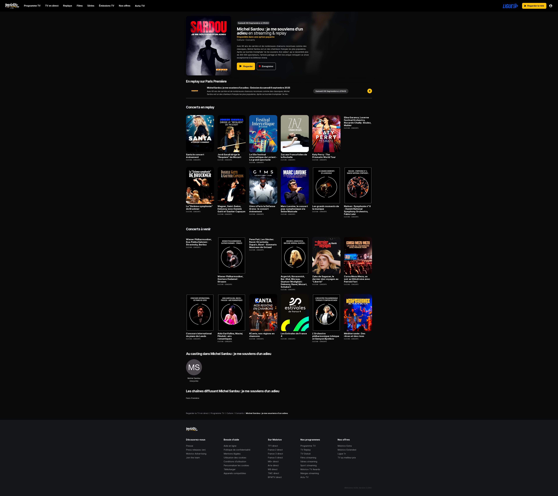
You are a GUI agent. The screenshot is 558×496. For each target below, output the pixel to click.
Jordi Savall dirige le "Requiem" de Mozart (229, 156)
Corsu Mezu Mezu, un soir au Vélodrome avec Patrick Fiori (357, 279)
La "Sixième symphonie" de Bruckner (199, 207)
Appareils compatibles (235, 473)
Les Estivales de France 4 (294, 334)
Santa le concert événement (195, 156)
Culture (240, 40)
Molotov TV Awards (310, 469)
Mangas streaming (309, 473)
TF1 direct (273, 445)
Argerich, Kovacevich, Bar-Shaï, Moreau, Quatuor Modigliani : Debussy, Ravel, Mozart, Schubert (294, 281)
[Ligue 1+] (510, 6)
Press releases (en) (196, 449)
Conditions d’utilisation (235, 461)
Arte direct (273, 465)
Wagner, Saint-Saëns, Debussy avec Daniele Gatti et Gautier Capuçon (231, 209)
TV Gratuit (305, 453)
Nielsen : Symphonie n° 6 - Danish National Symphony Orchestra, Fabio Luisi (357, 210)
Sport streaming (308, 465)
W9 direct (273, 469)
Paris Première (192, 398)
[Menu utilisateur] (550, 6)
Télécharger (230, 469)
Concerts (250, 40)
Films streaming (308, 457)
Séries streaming (308, 461)
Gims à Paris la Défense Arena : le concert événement (262, 209)
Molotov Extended (347, 449)
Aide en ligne (230, 445)
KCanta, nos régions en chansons (261, 334)
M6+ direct (273, 461)
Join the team (193, 457)
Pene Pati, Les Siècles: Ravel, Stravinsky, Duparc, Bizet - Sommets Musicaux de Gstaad (263, 243)
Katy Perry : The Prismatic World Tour (324, 156)
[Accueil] (12, 6)
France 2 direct (275, 449)
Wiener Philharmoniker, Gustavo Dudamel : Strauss (230, 279)
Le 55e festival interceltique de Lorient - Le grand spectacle (263, 157)
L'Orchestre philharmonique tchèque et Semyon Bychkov (325, 336)
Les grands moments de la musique (325, 207)
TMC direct (273, 473)
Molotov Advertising (196, 453)
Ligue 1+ (342, 453)
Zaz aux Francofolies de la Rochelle (294, 156)
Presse (189, 445)
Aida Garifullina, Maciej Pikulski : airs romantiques (230, 336)
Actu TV (304, 477)
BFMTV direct (275, 477)
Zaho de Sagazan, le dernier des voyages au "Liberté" (325, 279)
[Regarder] (369, 91)
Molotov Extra (345, 445)
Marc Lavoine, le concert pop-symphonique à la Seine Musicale (294, 209)
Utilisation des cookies (235, 457)
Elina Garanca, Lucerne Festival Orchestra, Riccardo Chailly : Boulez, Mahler (357, 121)
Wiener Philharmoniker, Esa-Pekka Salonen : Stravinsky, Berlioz (199, 242)
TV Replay (305, 449)
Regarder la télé (535, 6)
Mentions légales (232, 453)
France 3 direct (275, 453)
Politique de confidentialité (237, 449)
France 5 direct (275, 457)
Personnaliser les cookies (236, 465)
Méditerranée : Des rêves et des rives (354, 334)
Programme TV (308, 445)
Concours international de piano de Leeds (199, 334)
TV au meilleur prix (347, 457)
